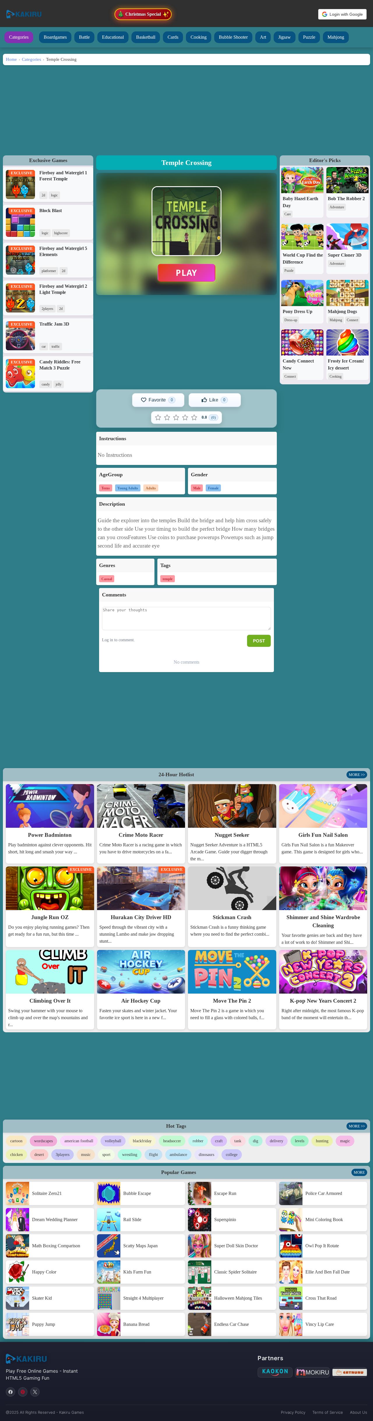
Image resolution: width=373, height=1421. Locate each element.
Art (263, 37)
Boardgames (55, 37)
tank (237, 1141)
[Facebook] (10, 1392)
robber (198, 1141)
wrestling (129, 1154)
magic (345, 1141)
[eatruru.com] (349, 1372)
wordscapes (43, 1141)
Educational (113, 37)
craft (219, 1141)
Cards (173, 37)
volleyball (113, 1141)
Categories (19, 37)
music (86, 1154)
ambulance (178, 1154)
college (231, 1154)
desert (39, 1154)
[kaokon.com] (275, 1372)
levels (299, 1141)
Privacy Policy (293, 1412)
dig (255, 1141)
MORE (359, 1172)
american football (78, 1141)
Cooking (199, 37)
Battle (84, 37)
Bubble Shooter (233, 37)
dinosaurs (206, 1154)
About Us (358, 1412)
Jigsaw (284, 37)
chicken (16, 1154)
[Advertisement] (186, 109)
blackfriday (142, 1141)
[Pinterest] (22, 1392)
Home (11, 59)
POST (259, 640)
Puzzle (309, 37)
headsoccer (172, 1141)
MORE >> (357, 774)
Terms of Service (327, 1412)
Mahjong (336, 37)
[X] (35, 1392)
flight (153, 1154)
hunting (322, 1141)
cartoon (16, 1141)
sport (106, 1154)
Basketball (145, 37)
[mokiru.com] (312, 1372)
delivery (276, 1141)
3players (62, 1154)
